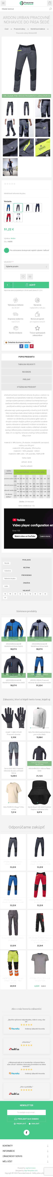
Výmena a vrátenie (15, 303)
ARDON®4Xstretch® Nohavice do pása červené (40, 901)
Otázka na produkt (26, 387)
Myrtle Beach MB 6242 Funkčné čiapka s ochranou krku (39, 808)
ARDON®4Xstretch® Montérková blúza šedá (39, 645)
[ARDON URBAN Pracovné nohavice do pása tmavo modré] (13, 885)
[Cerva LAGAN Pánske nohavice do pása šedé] (13, 923)
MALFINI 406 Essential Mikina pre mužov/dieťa (39, 733)
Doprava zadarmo (15, 317)
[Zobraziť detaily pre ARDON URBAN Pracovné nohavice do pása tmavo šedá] (27, 212)
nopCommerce (30, 1168)
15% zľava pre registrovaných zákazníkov (26, 96)
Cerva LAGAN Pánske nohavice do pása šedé (13, 939)
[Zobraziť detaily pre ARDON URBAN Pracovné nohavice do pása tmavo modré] (8, 212)
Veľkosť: (8, 262)
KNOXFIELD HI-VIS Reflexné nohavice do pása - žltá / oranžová (13, 981)
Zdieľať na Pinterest (32, 346)
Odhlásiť (35, 1124)
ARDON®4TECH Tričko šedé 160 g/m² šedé (40, 980)
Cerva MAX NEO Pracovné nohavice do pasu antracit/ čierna (13, 770)
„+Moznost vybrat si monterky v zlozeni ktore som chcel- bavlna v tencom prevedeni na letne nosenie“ (26, 1064)
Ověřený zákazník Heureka (35, 1029)
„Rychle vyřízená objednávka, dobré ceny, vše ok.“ (26, 1021)
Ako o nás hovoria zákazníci (26, 1009)
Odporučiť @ (30, 277)
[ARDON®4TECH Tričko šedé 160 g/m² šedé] (40, 963)
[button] (30, 727)
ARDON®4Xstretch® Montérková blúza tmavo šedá (14, 681)
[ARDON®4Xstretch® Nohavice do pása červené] (40, 885)
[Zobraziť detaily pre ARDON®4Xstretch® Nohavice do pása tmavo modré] (37, 212)
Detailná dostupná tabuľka (19, 342)
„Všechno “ (26, 1042)
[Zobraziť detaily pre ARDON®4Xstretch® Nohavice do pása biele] (18, 222)
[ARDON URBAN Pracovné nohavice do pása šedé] (13, 847)
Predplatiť (21, 1124)
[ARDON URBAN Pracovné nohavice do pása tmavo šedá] (40, 847)
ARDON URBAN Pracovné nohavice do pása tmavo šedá (40, 863)
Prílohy (26, 379)
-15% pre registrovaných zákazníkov (13, 639)
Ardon (13, 238)
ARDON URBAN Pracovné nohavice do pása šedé (12, 863)
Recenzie (26, 372)
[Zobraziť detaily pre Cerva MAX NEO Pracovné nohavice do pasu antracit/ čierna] (13, 754)
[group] (13, 629)
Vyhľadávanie (50, 9)
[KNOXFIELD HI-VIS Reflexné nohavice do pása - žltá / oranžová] (13, 963)
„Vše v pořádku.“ (26, 1087)
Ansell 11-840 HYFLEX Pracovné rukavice (14, 733)
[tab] (26, 356)
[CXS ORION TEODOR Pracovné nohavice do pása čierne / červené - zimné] (40, 923)
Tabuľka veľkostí (26, 364)
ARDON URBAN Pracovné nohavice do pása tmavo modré (39, 681)
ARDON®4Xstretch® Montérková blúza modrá (13, 645)
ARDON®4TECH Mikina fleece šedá (39, 769)
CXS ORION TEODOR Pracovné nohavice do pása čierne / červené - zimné (40, 940)
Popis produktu (26, 357)
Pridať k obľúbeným (23, 277)
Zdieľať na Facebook (21, 346)
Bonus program (37, 317)
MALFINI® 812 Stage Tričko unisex (13, 808)
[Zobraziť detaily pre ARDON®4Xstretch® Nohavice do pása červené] (8, 222)
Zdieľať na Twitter (26, 346)
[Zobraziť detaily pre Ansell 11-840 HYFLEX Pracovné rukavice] (13, 718)
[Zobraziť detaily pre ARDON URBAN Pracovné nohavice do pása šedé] (18, 212)
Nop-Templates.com (31, 1171)
